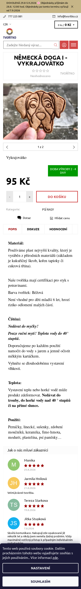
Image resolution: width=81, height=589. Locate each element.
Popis (12, 229)
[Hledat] (55, 45)
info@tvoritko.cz (68, 16)
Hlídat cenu (62, 218)
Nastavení (40, 568)
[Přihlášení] (64, 45)
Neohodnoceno (40, 75)
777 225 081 (15, 16)
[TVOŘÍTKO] (40, 33)
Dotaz (27, 218)
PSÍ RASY (48, 209)
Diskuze (33, 229)
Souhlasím (40, 581)
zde (55, 557)
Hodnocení (58, 229)
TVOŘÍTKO (67, 73)
